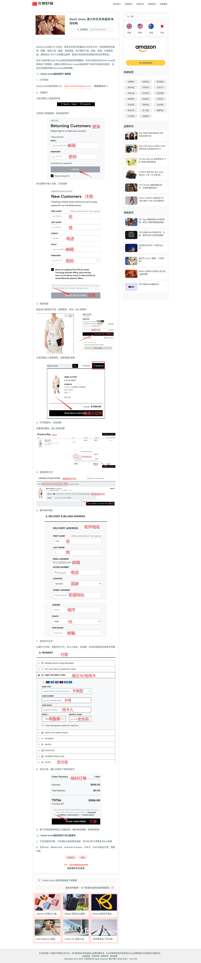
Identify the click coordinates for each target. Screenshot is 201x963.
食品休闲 (131, 104)
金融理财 (145, 116)
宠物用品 (145, 104)
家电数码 (131, 99)
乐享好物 (95, 956)
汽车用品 (131, 116)
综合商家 (145, 93)
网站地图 (133, 958)
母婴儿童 (131, 93)
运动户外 (160, 87)
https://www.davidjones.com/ (78, 86)
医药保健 (160, 93)
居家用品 (131, 87)
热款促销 (152, 3)
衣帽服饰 (131, 81)
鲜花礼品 (131, 110)
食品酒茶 (160, 104)
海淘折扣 (140, 3)
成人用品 (145, 110)
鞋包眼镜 (160, 81)
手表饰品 (145, 87)
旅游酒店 (145, 99)
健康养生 (160, 110)
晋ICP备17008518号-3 (118, 958)
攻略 (82, 857)
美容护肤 (145, 81)
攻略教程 (163, 3)
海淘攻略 (113, 956)
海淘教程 (84, 29)
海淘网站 (128, 3)
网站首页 (117, 3)
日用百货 (160, 99)
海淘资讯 (71, 857)
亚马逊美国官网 (145, 62)
